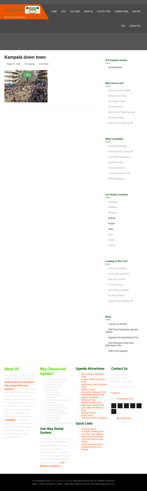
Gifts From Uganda (117, 351)
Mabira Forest (88, 413)
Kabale (112, 218)
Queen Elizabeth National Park (89, 398)
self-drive (10, 420)
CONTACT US (134, 26)
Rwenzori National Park (93, 392)
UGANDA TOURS (121, 11)
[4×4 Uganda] (22, 5)
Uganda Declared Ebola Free (123, 337)
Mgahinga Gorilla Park (92, 405)
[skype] (113, 411)
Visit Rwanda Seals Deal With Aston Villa (119, 344)
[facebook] (113, 405)
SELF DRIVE (75, 11)
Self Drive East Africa (92, 444)
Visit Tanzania (88, 429)
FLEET (63, 11)
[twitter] (120, 405)
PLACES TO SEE (103, 11)
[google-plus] (126, 405)
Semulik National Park (92, 395)
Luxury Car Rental (117, 324)
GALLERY (136, 11)
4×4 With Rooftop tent (92, 431)
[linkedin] (132, 405)
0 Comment (44, 64)
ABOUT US (88, 11)
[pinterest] (139, 405)
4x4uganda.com (125, 398)
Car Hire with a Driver (92, 434)
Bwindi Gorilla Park (91, 402)
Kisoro (111, 223)
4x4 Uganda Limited (61, 480)
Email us (115, 393)
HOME (54, 11)
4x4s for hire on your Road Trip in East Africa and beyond (18, 385)
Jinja (110, 229)
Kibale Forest (88, 389)
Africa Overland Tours (92, 436)
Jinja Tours (86, 415)
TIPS (123, 26)
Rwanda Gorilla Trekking (94, 418)
